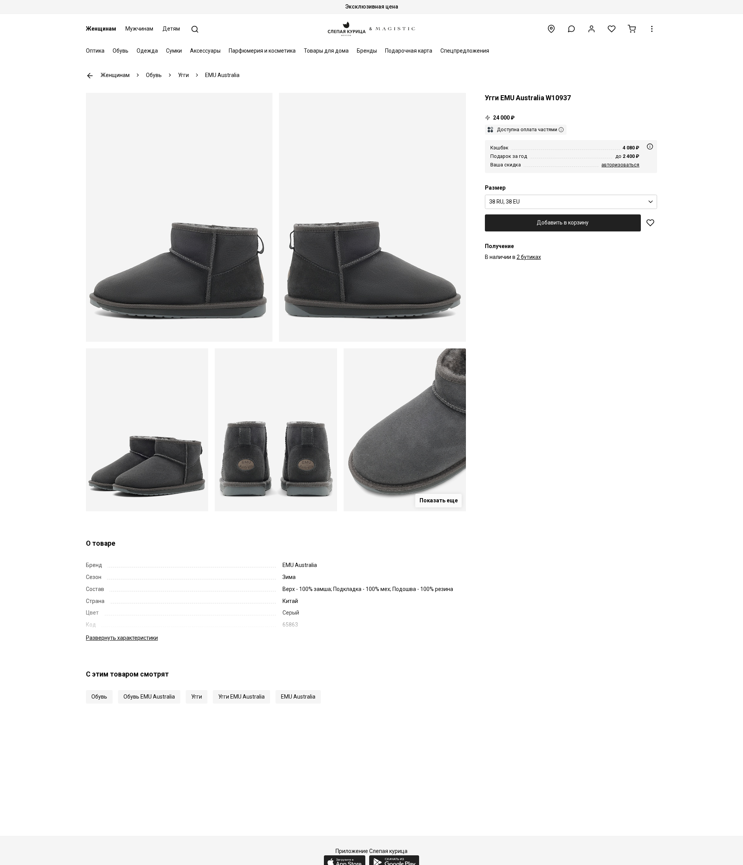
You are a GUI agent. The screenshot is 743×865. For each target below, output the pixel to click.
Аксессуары (205, 51)
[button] (571, 28)
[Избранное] (611, 28)
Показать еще (438, 500)
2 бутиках (529, 257)
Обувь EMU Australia (149, 697)
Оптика (95, 51)
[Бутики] (551, 28)
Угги (196, 697)
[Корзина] (631, 28)
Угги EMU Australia (241, 697)
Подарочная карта (408, 51)
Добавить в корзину (563, 222)
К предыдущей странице (90, 76)
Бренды (367, 51)
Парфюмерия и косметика (262, 51)
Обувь (120, 51)
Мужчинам (139, 29)
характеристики (122, 638)
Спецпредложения (464, 51)
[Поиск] (194, 29)
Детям (171, 29)
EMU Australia (298, 697)
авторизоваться (620, 165)
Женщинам (101, 29)
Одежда (147, 51)
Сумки (174, 51)
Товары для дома (326, 51)
